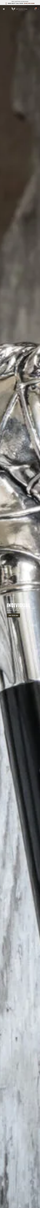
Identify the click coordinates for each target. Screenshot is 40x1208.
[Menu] (4, 9)
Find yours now (13, 615)
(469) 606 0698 (21, 3)
